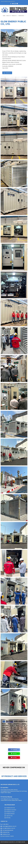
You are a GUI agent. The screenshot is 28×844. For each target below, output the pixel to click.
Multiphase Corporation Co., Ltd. (10, 842)
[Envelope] (17, 3)
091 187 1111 (13, 1)
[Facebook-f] (10, 3)
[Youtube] (13, 3)
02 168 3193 (6, 1)
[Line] (15, 3)
